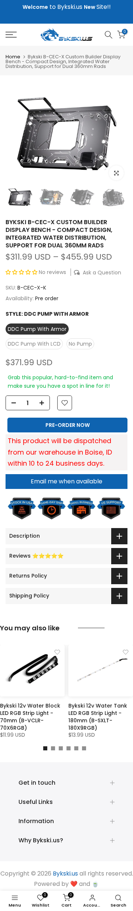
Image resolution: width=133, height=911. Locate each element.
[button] (22, 272)
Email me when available (66, 481)
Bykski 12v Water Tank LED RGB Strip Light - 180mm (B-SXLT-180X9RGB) (97, 717)
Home (13, 56)
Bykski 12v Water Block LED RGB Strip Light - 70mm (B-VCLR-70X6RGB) (30, 717)
